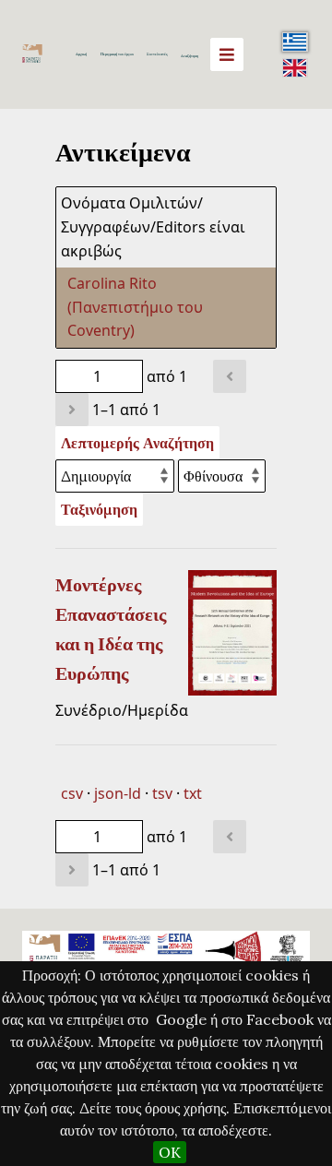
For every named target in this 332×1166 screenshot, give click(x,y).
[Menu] (226, 54)
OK (170, 1152)
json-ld (117, 793)
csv (72, 793)
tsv (162, 793)
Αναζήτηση (189, 56)
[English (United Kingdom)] (295, 67)
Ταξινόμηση (99, 509)
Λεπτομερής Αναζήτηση (137, 443)
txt (193, 793)
